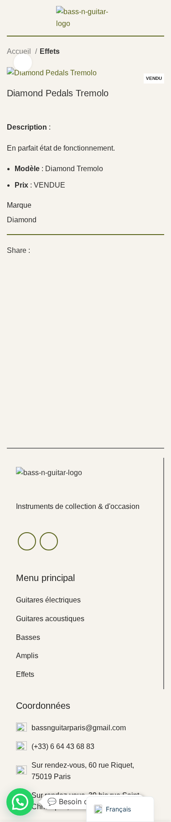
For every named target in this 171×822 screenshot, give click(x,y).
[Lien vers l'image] (49, 472)
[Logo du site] (85, 17)
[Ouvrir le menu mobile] (10, 18)
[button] (20, 802)
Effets (50, 51)
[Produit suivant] (159, 52)
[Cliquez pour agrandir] (23, 62)
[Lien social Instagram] (49, 541)
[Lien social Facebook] (37, 250)
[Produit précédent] (141, 52)
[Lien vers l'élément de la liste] (85, 600)
